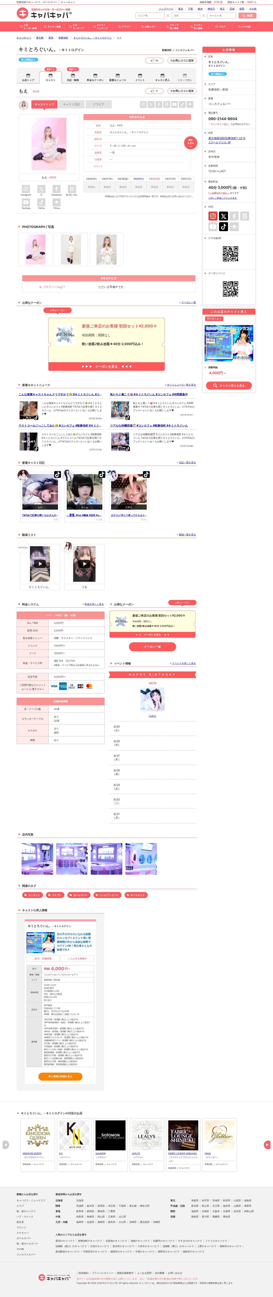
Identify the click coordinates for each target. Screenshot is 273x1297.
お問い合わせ (175, 1272)
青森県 (194, 1200)
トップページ (166, 8)
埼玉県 (111, 1205)
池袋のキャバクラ (140, 1240)
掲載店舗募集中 (125, 1272)
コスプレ (56, 895)
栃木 (200, 8)
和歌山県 (249, 1211)
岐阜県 (80, 1211)
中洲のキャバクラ (144, 1251)
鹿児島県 (144, 1221)
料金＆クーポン (95, 80)
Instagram (212, 216)
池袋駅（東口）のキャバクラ (178, 1246)
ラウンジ (21, 1227)
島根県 (90, 1216)
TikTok (223, 226)
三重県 (111, 1211)
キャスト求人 (162, 80)
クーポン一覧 (152, 646)
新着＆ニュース (117, 80)
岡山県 (101, 1216)
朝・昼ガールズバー (27, 1243)
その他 (252, 8)
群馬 (241, 8)
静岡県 (90, 1211)
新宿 (51, 37)
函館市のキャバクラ (193, 1251)
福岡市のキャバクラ (121, 1251)
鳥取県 (80, 1216)
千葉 (190, 8)
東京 (180, 8)
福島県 (247, 1200)
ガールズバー (80, 895)
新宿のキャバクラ (65, 1240)
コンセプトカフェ (109, 895)
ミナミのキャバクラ (216, 1240)
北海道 (80, 1200)
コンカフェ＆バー (26, 1254)
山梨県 (237, 1205)
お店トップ (28, 80)
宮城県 (216, 1200)
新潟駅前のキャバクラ (68, 1251)
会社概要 (159, 1272)
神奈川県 (144, 1205)
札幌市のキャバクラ (164, 1240)
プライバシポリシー (103, 1272)
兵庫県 (226, 1211)
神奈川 (211, 8)
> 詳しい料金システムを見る (222, 198)
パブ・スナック (25, 1216)
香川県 (205, 1216)
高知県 (226, 1216)
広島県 (111, 1216)
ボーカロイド (137, 895)
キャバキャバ (24, 37)
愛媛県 (216, 1216)
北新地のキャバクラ (116, 1240)
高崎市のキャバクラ (230, 1246)
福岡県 (80, 1221)
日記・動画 (73, 80)
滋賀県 (194, 1211)
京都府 (205, 1211)
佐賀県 (90, 1221)
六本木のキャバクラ (148, 1246)
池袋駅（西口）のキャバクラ (71, 1246)
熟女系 (20, 1221)
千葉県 (122, 1205)
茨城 (232, 8)
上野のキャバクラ (206, 1246)
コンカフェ (34, 895)
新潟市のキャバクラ (123, 1246)
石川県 (216, 1205)
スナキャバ (23, 1232)
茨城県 (80, 1205)
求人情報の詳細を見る (60, 1076)
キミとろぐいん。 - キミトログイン (92, 37)
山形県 (237, 1200)
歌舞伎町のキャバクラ (90, 1240)
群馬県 (101, 1205)
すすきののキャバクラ (190, 1240)
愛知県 (101, 1211)
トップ (44, 104)
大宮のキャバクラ (99, 1246)
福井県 (226, 1205)
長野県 (247, 1205)
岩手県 (205, 1200)
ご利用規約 (83, 1272)
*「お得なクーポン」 (218, 192)
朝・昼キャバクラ (26, 1211)
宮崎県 (132, 1221)
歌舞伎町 (63, 37)
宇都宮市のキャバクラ (95, 1251)
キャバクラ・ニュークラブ (31, 1200)
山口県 (122, 1216)
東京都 (39, 37)
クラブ (20, 1205)
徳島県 (194, 1216)
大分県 (122, 1221)
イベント (140, 80)
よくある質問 (144, 1272)
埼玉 (222, 8)
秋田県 (226, 1200)
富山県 (205, 1205)
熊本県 (111, 1221)
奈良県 (237, 1211)
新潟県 (194, 1205)
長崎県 (101, 1221)
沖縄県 (156, 1221)
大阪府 (216, 1211)
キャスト (50, 80)
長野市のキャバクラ (168, 1251)
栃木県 (90, 1205)
